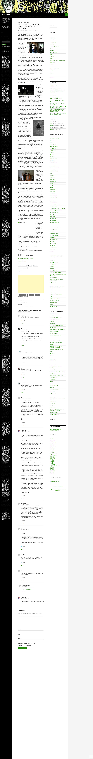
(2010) (6, 403)
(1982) (5, 192)
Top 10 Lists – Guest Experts (55, 75)
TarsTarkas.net (52, 193)
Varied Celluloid (52, 216)
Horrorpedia (52, 268)
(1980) (7, 72)
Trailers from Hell (53, 401)
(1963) (6, 57)
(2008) (6, 358)
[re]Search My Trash (53, 136)
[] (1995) (6, 120)
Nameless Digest (52, 379)
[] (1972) (5, 361)
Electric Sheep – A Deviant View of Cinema (57, 256)
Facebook (51, 125)
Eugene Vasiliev (52, 471)
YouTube (51, 129)
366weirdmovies (24, 382)
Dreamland (51, 315)
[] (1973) (6, 242)
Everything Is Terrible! (53, 369)
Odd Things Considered (54, 385)
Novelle (51, 383)
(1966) (6, 327)
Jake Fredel (52, 448)
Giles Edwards (52, 447)
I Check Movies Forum (53, 377)
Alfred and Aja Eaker (53, 446)
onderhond (51, 187)
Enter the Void (52, 156)
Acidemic (51, 142)
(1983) (7, 339)
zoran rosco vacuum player (54, 414)
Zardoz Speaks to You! (53, 412)
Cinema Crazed (52, 241)
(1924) (4, 262)
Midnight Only (52, 173)
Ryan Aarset (52, 438)
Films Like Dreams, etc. (54, 262)
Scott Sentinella (52, 464)
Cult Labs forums (53, 148)
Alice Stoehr (52, 467)
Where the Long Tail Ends (54, 306)
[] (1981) (6, 506)
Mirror (5, 484)
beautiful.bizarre (52, 357)
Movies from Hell (52, 183)
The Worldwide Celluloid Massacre (56, 210)
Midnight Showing (53, 175)
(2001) (4, 115)
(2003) (6, 132)
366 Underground (53, 38)
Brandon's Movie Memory (54, 233)
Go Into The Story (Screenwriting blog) (56, 375)
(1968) (5, 200)
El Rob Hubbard (52, 451)
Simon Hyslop (52, 452)
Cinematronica (52, 245)
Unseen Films (52, 214)
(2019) (5, 478)
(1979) (4, 366)
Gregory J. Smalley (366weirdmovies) (56, 85)
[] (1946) (5, 87)
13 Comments (35, 30)
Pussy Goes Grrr (52, 393)
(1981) (4, 320)
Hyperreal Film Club (53, 270)
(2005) (5, 196)
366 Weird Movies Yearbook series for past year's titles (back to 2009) (58, 490)
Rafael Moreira (52, 458)
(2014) (4, 322)
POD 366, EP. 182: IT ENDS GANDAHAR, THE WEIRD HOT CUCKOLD (57, 110)
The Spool (51, 304)
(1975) (4, 512)
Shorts (51, 71)
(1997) (5, 266)
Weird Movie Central (53, 218)
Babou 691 (51, 355)
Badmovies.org (52, 231)
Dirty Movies (52, 251)
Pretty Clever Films (53, 282)
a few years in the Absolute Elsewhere (56, 349)
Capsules (51, 48)
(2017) (6, 302)
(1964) (5, 159)
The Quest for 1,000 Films (54, 300)
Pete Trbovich (52, 469)
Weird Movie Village (53, 220)
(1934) (5, 97)
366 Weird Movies (6, 14)
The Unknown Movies (53, 206)
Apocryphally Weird (53, 42)
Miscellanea (52, 64)
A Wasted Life (52, 140)
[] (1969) (6, 125)
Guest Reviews (52, 56)
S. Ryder (51, 463)
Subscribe (3, 44)
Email (19, 634)
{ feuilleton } (52, 344)
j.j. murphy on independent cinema (56, 272)
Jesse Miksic (52, 459)
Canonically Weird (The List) (54, 46)
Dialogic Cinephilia (53, 364)
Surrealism (21, 296)
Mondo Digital (52, 179)
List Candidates (52, 62)
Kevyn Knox (52, 456)
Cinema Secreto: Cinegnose (54, 421)
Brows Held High (52, 237)
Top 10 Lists (52, 73)
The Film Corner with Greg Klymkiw (56, 294)
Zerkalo (7, 484)
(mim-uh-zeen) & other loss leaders (56, 342)
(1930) (6, 251)
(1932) (4, 193)
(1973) (7, 304)
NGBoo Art (51, 185)
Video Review (52, 77)
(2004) (3, 56)
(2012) (7, 99)
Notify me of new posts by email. (25, 645)
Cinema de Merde (53, 243)
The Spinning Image (53, 302)
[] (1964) (5, 259)
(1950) (4, 305)
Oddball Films (52, 387)
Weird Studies (52, 405)
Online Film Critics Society (54, 389)
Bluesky (51, 121)
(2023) (5, 450)
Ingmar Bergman (52, 323)
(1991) (4, 81)
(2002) (7, 62)
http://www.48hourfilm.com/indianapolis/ (25, 258)
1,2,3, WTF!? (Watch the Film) (55, 138)
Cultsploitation (52, 152)
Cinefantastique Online (53, 239)
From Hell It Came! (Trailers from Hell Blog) (57, 371)
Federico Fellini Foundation (54, 319)
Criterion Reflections (53, 247)
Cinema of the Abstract (53, 146)
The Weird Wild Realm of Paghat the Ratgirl (57, 208)
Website (19, 638)
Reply (23, 323)
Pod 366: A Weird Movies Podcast (55, 66)
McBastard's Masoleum (54, 169)
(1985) (4, 135)
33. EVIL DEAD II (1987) (22, 301)
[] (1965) (6, 179)
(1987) (5, 100)
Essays (51, 54)
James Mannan (23, 315)
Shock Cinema (52, 191)
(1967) (7, 93)
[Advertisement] (31, 284)
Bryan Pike (51, 462)
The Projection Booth (53, 202)
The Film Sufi (52, 296)
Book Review (52, 44)
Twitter (51, 127)
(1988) (8, 67)
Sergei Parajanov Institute (54, 331)
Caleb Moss (52, 460)
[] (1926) (6, 306)
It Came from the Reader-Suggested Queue (57, 60)
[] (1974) (6, 456)
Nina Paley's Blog (53, 327)
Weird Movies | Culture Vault (54, 222)
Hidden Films (52, 266)
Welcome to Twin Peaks (54, 407)
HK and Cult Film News (54, 162)
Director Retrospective (53, 52)
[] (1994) (6, 116)
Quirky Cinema (52, 189)
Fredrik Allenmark (53, 439)
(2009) (5, 170)
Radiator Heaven (52, 284)
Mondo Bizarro (52, 177)
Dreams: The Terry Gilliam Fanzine (56, 317)
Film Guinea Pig (52, 260)
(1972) (6, 154)
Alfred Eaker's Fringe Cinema (23, 22)
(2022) (5, 464)
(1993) (5, 350)
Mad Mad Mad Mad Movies (54, 167)
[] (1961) (6, 254)
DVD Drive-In (52, 154)
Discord (51, 123)
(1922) (4, 299)
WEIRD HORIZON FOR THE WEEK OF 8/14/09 (26, 305)
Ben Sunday (52, 468)
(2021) (8, 510)
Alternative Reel (52, 353)
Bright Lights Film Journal (54, 235)
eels (21, 528)
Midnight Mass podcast (54, 171)
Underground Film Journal (54, 212)
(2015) (7, 265)
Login (2, 32)
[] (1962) (6, 177)
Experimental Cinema (53, 158)
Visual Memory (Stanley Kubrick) (55, 335)
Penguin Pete (52, 103)
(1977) (4, 171)
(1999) (6, 189)
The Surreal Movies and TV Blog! (55, 204)
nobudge (51, 381)
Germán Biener (52, 440)
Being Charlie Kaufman (54, 313)
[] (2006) (5, 230)
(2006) (5, 236)
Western (25, 296)
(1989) (6, 130)
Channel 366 (52, 50)
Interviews (51, 58)
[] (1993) (5, 323)
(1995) (5, 400)
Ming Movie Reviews (53, 277)
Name (19, 629)
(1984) (6, 64)
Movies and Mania (53, 181)
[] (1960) (6, 217)
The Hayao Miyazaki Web (54, 333)
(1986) (6, 202)
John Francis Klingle (53, 455)
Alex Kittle (51, 351)
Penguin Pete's (52, 391)
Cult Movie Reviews (53, 150)
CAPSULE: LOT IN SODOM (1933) (56, 98)
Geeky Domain (52, 373)
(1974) (4, 354)
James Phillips (52, 461)
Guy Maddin (52, 321)
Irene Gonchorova (53, 450)
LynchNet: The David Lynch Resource (56, 325)
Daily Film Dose (52, 249)
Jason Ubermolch (53, 470)
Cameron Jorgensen (53, 453)
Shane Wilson (52, 473)
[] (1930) (6, 102)
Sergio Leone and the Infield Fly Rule (56, 290)
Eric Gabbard (52, 449)
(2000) (4, 272)
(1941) (6, 293)
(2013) (6, 169)
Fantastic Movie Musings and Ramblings (57, 258)
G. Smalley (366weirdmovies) (55, 465)
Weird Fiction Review (53, 403)
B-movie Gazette (52, 144)
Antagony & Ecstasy (53, 229)
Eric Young (51, 474)
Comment (20, 615)
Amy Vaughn (52, 472)
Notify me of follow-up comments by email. (27, 643)
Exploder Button (52, 160)
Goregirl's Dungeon (53, 264)
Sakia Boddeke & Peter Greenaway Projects (57, 329)
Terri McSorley (52, 457)
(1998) (6, 185)
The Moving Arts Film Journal (55, 298)
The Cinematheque (53, 292)
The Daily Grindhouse (53, 195)
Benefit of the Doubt (53, 359)
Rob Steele (51, 466)
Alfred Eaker (28, 30)
